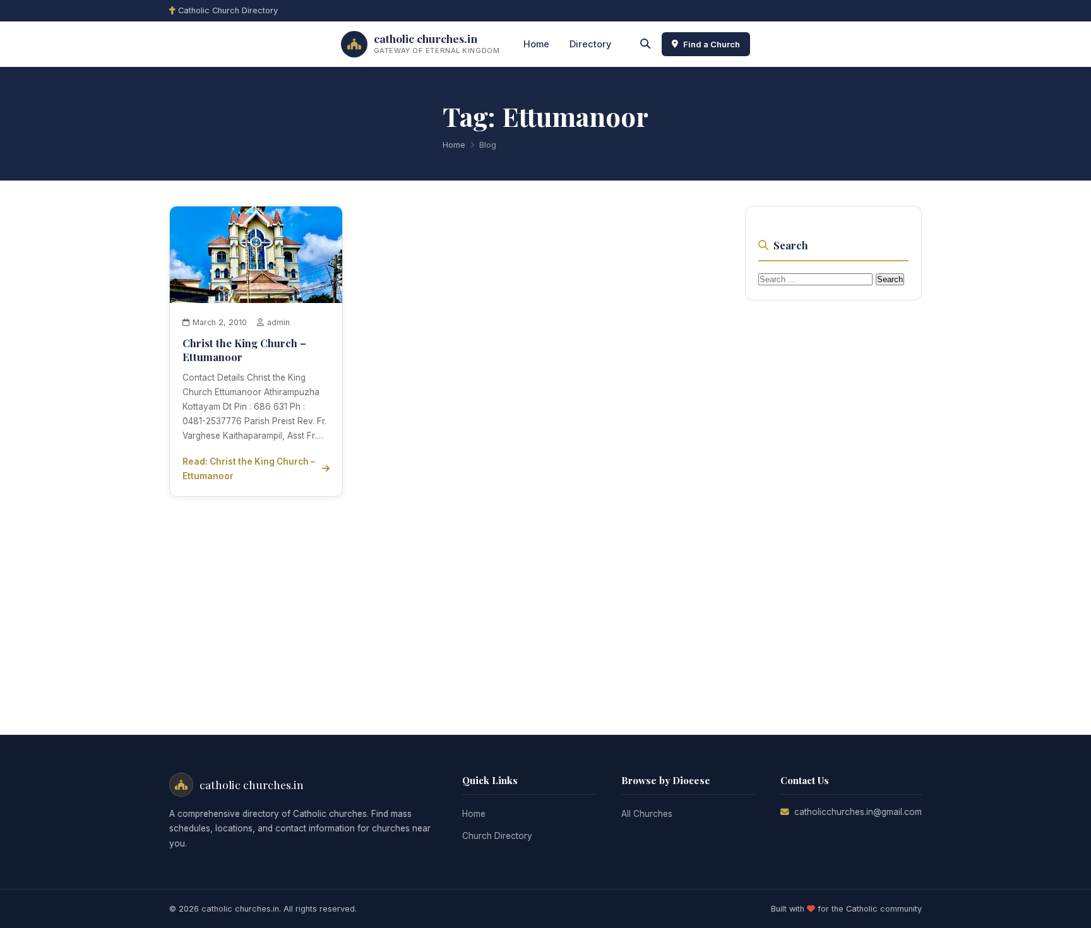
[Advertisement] (839, 502)
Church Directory (497, 836)
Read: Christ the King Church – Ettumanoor (248, 468)
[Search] (645, 44)
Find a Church (711, 44)
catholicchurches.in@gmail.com (858, 812)
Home (536, 44)
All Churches (646, 814)
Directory (590, 44)
